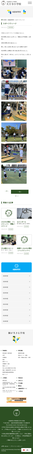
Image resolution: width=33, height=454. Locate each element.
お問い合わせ (4, 446)
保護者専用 (11, 20)
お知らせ (20, 380)
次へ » (16, 196)
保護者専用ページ (22, 388)
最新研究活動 (21, 353)
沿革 (4, 355)
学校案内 (5, 350)
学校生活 (20, 378)
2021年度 (5, 304)
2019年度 (5, 315)
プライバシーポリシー (16, 446)
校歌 (4, 359)
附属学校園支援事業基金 (8, 372)
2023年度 (5, 293)
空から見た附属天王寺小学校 (9, 368)
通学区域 (5, 380)
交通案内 (5, 357)
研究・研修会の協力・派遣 (24, 357)
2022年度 (5, 298)
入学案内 (5, 378)
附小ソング (5, 374)
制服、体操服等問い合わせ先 (9, 370)
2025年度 (5, 281)
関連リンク (5, 366)
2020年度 (5, 310)
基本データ (5, 361)
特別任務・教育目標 (7, 353)
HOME (5, 20)
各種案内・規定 (6, 363)
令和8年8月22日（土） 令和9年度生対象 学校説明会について (9, 384)
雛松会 (19, 385)
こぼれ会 (20, 391)
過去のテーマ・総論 (22, 355)
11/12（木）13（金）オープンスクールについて (9, 391)
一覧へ (20, 191)
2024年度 (5, 287)
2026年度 (5, 276)
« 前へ (6, 191)
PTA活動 (20, 383)
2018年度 (5, 321)
